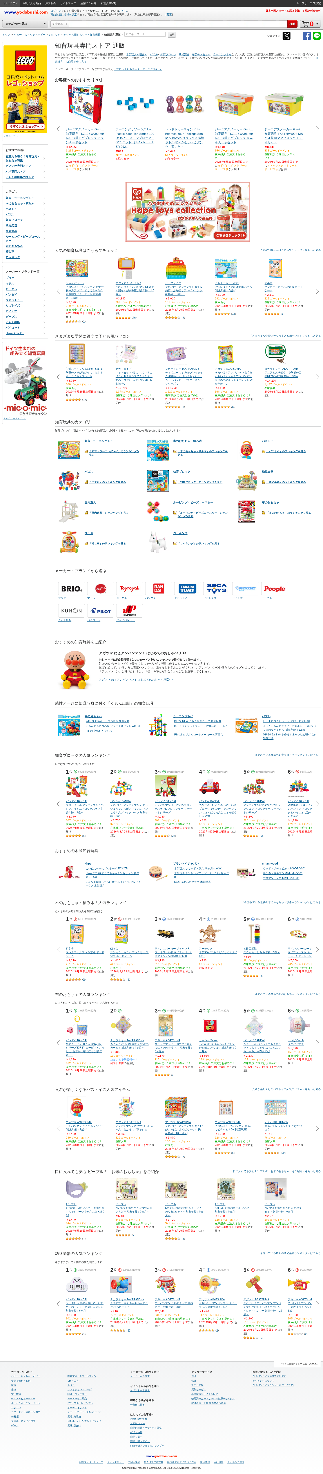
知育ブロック (168, 54)
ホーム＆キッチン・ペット (25, 1403)
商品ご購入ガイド (140, 1441)
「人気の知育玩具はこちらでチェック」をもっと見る (289, 250)
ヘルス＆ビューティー (23, 1398)
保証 (193, 1380)
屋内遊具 (11, 231)
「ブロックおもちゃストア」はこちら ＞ (138, 69)
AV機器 (15, 1416)
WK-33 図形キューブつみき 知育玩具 (107, 721)
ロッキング (13, 257)
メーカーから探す (140, 1376)
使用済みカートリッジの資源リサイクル (213, 1398)
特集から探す (137, 1404)
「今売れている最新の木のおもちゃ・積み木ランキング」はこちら (281, 902)
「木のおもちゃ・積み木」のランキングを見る (203, 453)
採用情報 (205, 1462)
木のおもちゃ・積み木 (20, 203)
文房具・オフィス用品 (23, 1421)
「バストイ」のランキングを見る (286, 451)
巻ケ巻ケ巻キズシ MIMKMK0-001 (283, 873)
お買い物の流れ (138, 1419)
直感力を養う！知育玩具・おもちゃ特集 (23, 158)
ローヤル (11, 289)
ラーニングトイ (222, 54)
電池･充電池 (74, 1416)
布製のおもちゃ (201, 54)
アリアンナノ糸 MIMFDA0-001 (281, 878)
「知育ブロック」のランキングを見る (200, 482)
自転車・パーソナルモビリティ (84, 1421)
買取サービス (198, 1389)
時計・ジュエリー (77, 1394)
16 (134, 317)
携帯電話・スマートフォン (81, 1376)
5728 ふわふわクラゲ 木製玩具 (192, 881)
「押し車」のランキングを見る (107, 543)
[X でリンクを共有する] (286, 39)
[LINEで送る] (317, 39)
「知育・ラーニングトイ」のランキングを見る (114, 453)
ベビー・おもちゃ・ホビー (25, 1376)
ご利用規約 (134, 1462)
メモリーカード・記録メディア (84, 1412)
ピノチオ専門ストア (18, 166)
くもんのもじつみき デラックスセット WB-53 (113, 726)
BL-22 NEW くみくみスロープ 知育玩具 (197, 721)
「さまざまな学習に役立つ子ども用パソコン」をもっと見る (285, 335)
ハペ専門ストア (16, 171)
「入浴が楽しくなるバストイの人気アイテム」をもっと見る (285, 1089)
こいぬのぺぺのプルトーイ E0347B (107, 868)
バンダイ (11, 294)
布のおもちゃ (14, 246)
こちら (123, 10)
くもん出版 (13, 322)
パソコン (16, 1407)
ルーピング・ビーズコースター (23, 238)
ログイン (56, 10)
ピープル (11, 316)
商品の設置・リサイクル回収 (146, 1427)
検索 (171, 34)
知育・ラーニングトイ (20, 198)
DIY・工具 (73, 1380)
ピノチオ (11, 311)
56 (262, 835)
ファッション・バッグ (79, 1389)
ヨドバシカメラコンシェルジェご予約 (273, 1385)
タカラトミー (14, 300)
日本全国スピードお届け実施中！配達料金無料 (293, 10)
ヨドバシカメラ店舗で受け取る (269, 1376)
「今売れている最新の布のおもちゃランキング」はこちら (286, 994)
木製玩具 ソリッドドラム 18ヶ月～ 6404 (198, 868)
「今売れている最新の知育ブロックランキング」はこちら (286, 755)
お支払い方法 (137, 1423)
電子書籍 (16, 1394)
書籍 (13, 1389)
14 (233, 313)
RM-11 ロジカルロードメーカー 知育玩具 (198, 734)
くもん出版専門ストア (20, 177)
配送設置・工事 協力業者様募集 (208, 1403)
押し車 (10, 251)
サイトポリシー (115, 1462)
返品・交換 (197, 1385)
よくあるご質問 (235, 1462)
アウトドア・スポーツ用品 (25, 1412)
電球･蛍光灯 (74, 1425)
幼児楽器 (184, 54)
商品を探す (136, 1436)
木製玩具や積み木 (136, 54)
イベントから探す (140, 1390)
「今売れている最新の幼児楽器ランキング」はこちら (289, 1253)
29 (283, 1152)
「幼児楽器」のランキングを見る (286, 482)
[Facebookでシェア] (307, 39)
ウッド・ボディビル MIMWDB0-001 (284, 868)
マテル (10, 283)
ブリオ (10, 277)
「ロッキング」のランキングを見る (199, 543)
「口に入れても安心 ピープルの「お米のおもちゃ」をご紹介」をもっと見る (275, 1171)
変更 (169, 14)
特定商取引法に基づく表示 (181, 1462)
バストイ (11, 209)
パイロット (13, 327)
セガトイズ (13, 305)
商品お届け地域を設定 (64, 14)
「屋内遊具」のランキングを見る (109, 512)
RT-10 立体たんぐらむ (99, 730)
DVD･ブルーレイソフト (80, 1403)
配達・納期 (136, 1432)
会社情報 (218, 1462)
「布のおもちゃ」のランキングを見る (288, 512)
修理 (193, 1376)
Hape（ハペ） (15, 333)
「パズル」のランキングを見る (107, 482)
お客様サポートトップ (91, 1462)
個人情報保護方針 (153, 1462)
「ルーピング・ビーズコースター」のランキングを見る (203, 514)
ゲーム (14, 1425)
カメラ (71, 1385)
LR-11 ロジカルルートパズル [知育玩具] (286, 721)
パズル (154, 54)
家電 (13, 1385)
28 (173, 835)
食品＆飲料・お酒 (21, 1380)
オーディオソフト (77, 1407)
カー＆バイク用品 (77, 1398)
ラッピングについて (263, 1380)
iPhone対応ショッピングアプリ (147, 1445)
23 (84, 399)
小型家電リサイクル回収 (204, 1394)
